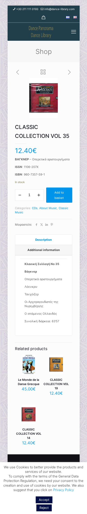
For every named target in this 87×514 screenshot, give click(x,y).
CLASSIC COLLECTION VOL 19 (56, 384)
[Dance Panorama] (43, 31)
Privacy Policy (63, 490)
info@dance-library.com (59, 9)
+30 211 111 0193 (27, 9)
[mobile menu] (73, 31)
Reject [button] (44, 508)
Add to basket (59, 195)
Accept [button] (44, 500)
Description (43, 239)
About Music (48, 208)
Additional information (43, 250)
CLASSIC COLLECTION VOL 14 (28, 434)
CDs (34, 208)
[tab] (43, 240)
